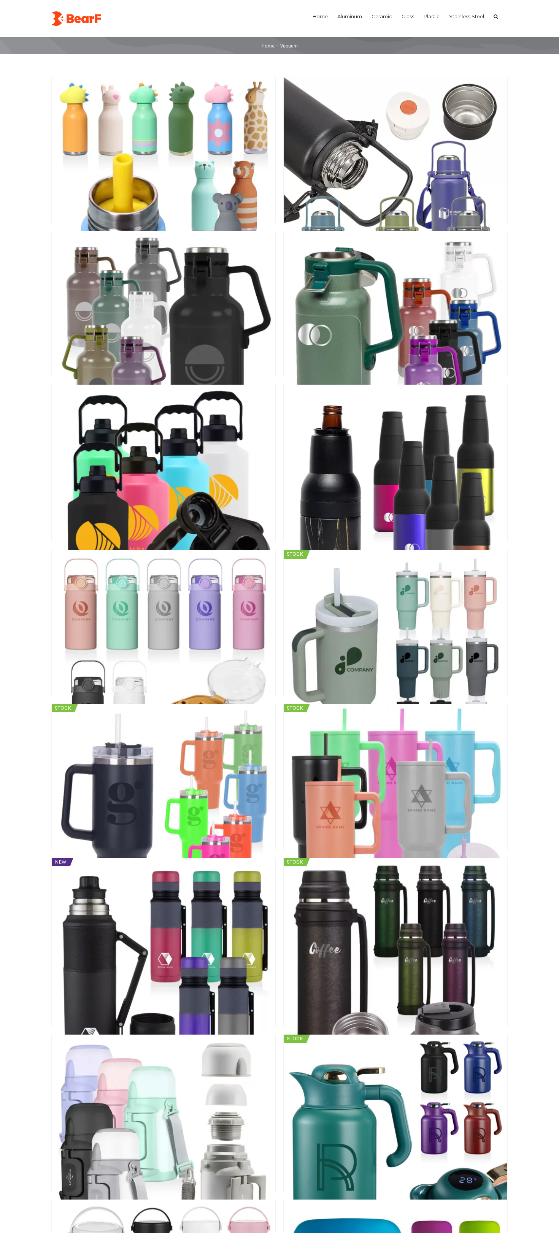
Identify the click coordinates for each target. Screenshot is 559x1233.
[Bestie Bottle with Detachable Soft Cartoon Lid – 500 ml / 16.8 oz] (163, 131)
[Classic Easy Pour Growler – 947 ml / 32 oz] (395, 285)
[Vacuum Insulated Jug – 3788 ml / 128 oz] (163, 438)
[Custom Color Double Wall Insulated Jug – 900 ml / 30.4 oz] (395, 131)
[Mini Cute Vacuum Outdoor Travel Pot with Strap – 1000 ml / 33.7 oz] (163, 1088)
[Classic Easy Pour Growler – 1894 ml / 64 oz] (163, 285)
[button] (496, 16)
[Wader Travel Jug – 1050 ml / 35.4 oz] (163, 604)
